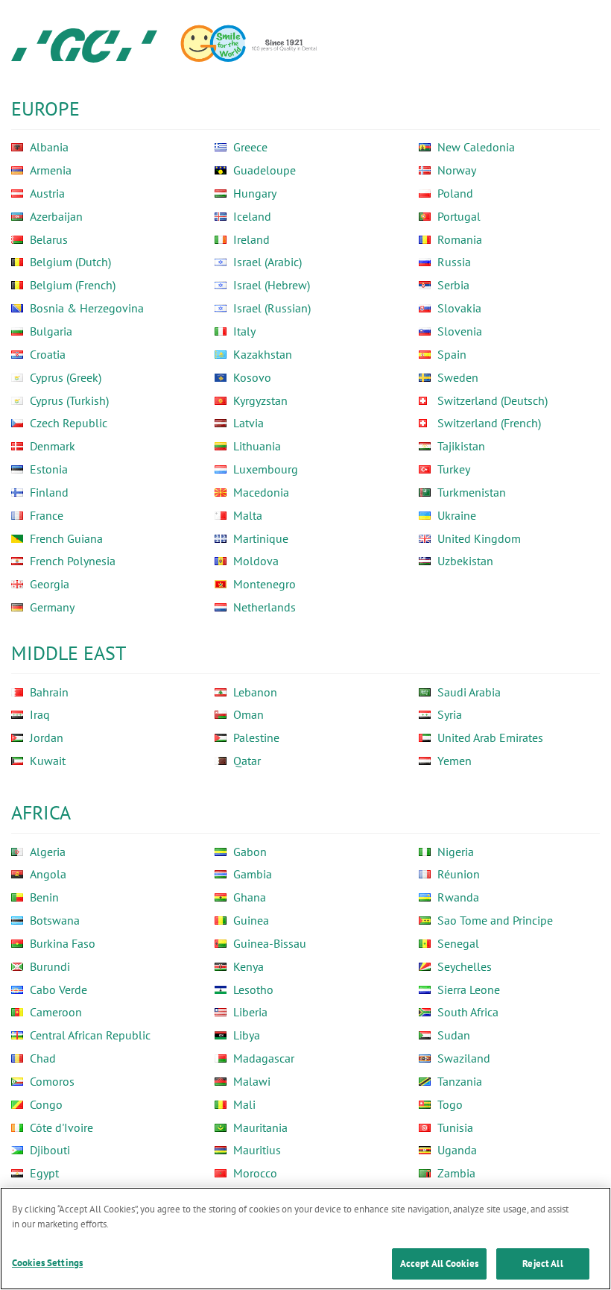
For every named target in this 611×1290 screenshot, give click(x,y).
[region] (305, 1238)
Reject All (542, 1263)
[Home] (84, 44)
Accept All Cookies (439, 1263)
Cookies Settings (47, 1262)
